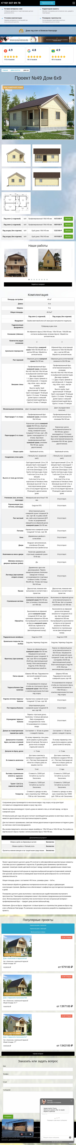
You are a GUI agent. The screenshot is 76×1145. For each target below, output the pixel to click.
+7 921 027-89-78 (10, 3)
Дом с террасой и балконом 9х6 (15, 998)
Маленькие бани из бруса (38, 932)
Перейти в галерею (37, 284)
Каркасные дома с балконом (38, 925)
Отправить (8, 1116)
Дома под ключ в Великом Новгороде (41, 30)
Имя (4, 1066)
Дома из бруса (16, 70)
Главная (5, 70)
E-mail (5, 1082)
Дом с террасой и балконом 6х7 (15, 1037)
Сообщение (6, 1090)
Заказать (68, 219)
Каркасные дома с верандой (38, 928)
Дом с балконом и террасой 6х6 (15, 958)
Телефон (5, 1074)
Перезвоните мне (47, 3)
